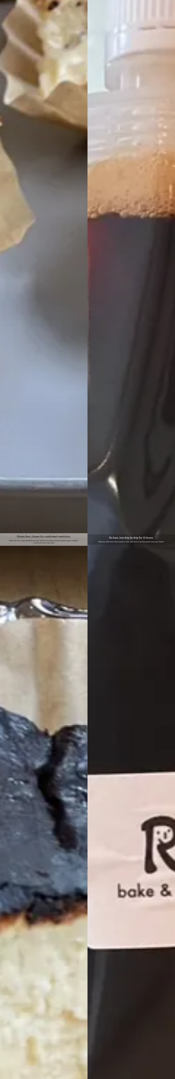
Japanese (169, 2)
